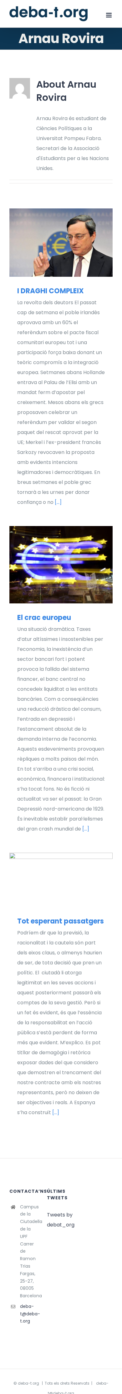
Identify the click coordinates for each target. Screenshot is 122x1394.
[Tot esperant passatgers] (61, 880)
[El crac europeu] (61, 564)
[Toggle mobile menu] (109, 15)
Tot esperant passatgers (52, 880)
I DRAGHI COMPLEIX (52, 243)
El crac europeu (52, 565)
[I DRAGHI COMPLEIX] (61, 242)
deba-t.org (28, 1383)
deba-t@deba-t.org (29, 1313)
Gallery (70, 243)
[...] (58, 502)
